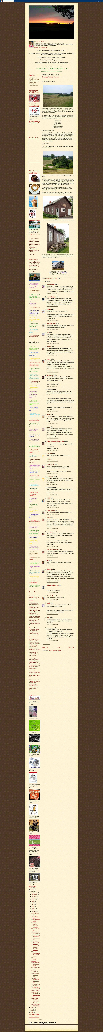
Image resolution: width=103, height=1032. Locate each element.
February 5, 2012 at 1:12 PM (52, 614)
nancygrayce (50, 531)
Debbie (49, 309)
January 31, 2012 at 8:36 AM (52, 306)
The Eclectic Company (43, 7)
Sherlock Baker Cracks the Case (35, 975)
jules (48, 617)
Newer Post (45, 647)
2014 (32, 887)
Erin (48, 332)
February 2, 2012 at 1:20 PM (52, 592)
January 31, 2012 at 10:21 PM (53, 514)
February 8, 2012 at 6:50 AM (52, 640)
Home (58, 647)
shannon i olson (51, 323)
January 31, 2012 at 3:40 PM (52, 386)
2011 (32, 1007)
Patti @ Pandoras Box (53, 549)
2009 (32, 1010)
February (34, 909)
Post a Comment (46, 644)
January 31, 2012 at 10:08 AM (53, 343)
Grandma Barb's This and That (55, 441)
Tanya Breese (50, 284)
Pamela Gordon (51, 296)
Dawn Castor (50, 476)
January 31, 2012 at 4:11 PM (52, 411)
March (33, 908)
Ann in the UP (51, 464)
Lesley (48, 414)
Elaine (48, 517)
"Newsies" (33, 961)
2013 (32, 889)
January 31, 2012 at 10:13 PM (53, 507)
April (33, 906)
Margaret (49, 569)
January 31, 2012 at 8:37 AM (52, 320)
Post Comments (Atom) (55, 650)
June (33, 903)
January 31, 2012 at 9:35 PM (52, 494)
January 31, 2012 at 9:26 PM (52, 484)
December (34, 892)
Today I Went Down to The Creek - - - (35, 943)
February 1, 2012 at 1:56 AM (52, 528)
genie (48, 427)
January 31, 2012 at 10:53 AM (53, 355)
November (34, 894)
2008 (32, 1012)
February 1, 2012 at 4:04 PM (52, 582)
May (33, 904)
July (33, 901)
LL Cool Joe (50, 375)
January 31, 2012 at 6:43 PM (52, 438)
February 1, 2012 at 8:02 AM (52, 546)
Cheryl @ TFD (51, 510)
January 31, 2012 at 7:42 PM (52, 450)
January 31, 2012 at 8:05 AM (52, 293)
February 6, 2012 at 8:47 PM (52, 624)
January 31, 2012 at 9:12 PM (52, 473)
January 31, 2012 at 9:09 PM (52, 461)
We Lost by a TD (35, 990)
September (34, 898)
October (34, 896)
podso (48, 359)
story (35, 248)
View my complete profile (40, 47)
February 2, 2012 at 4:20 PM (52, 599)
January (34, 911)
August (33, 899)
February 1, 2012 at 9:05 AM (52, 557)
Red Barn (49, 459)
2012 (32, 891)
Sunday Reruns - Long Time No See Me (35, 964)
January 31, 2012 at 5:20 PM (52, 423)
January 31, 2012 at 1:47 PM (52, 372)
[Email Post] (59, 278)
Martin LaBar (50, 596)
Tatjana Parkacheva (52, 585)
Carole (48, 603)
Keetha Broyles (40, 41)
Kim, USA (49, 453)
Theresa (49, 346)
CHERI (48, 498)
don (48, 560)
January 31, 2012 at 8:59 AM (52, 329)
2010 (32, 1009)
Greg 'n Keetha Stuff (34, 1017)
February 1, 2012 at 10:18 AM (53, 566)
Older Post (71, 647)
